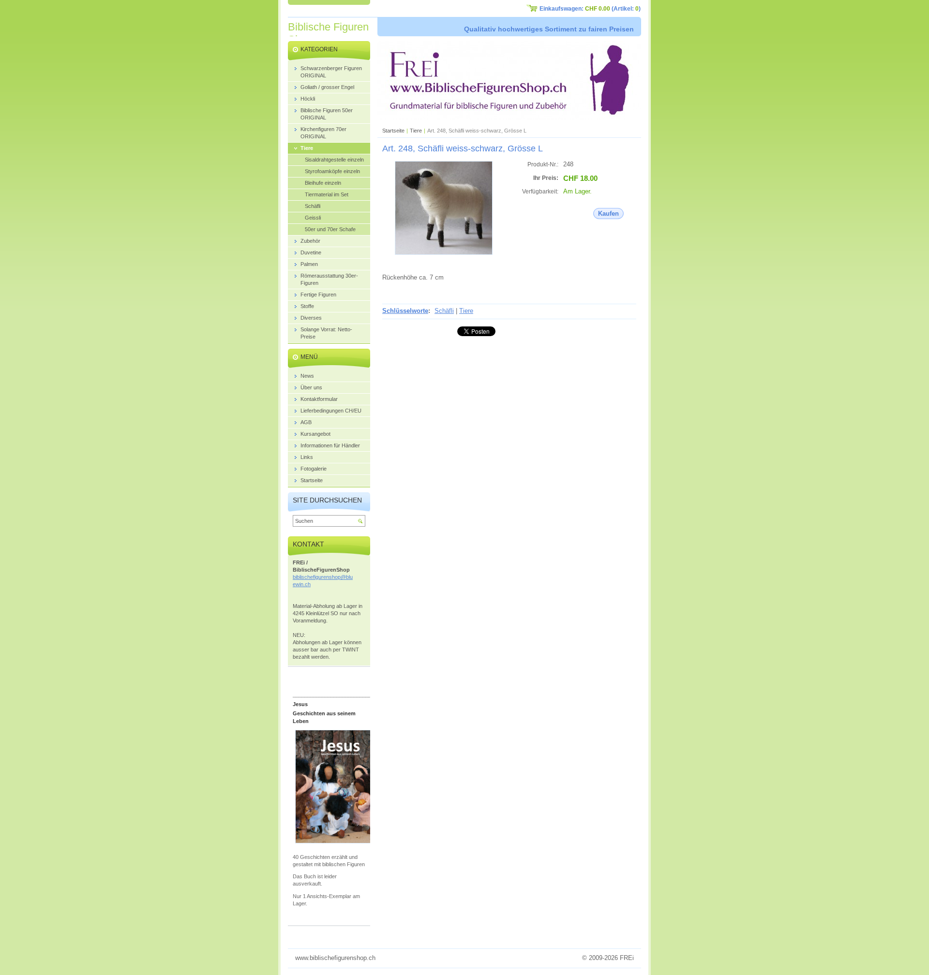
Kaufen (608, 213)
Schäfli (444, 310)
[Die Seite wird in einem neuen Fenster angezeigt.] (444, 252)
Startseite (393, 130)
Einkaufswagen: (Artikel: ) (590, 8)
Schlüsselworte (405, 310)
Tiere (416, 130)
